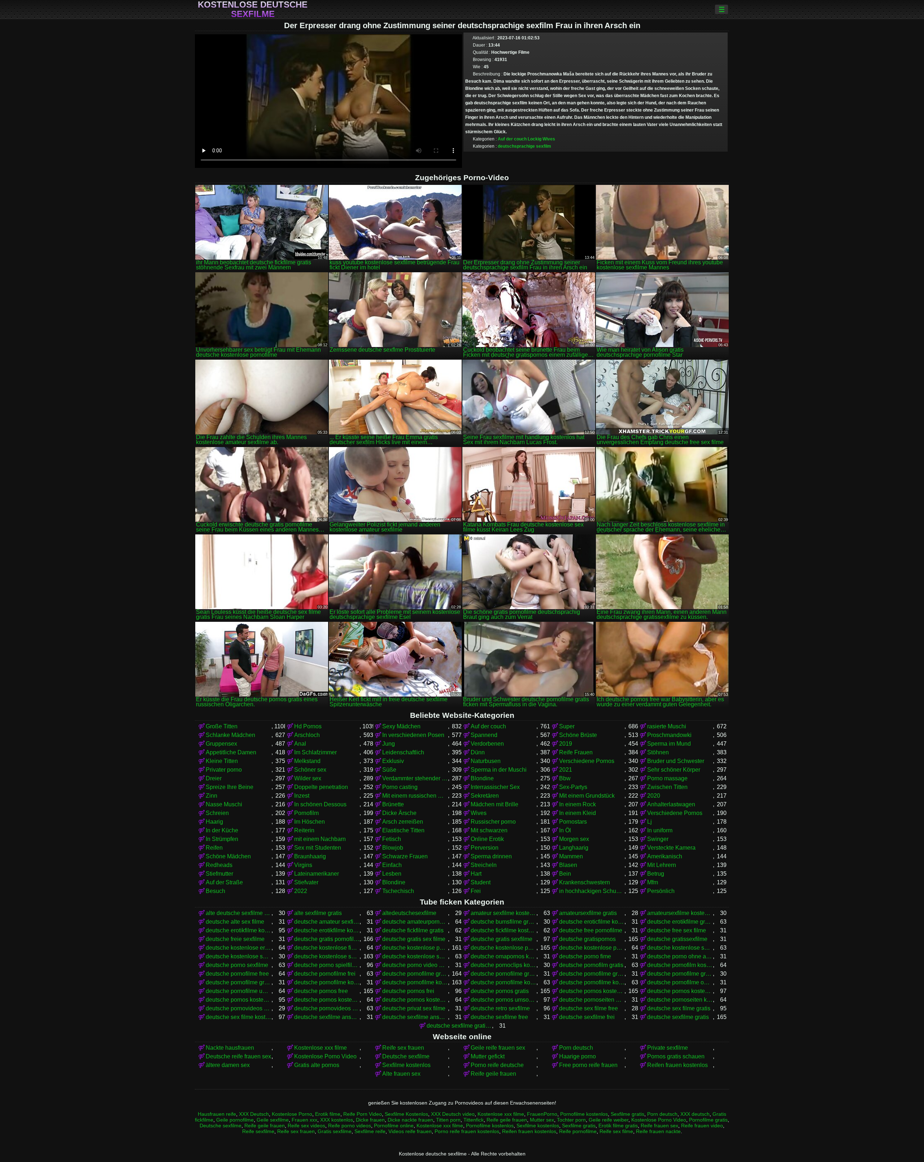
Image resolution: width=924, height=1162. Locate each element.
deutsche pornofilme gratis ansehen (592, 974)
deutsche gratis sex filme (413, 939)
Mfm (652, 882)
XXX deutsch (695, 1114)
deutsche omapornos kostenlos (503, 956)
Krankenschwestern (584, 882)
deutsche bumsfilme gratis (503, 922)
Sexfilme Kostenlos (406, 1114)
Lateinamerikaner (316, 874)
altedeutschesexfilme (409, 913)
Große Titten (221, 726)
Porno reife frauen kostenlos (467, 1131)
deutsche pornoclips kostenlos (503, 965)
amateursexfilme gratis (588, 913)
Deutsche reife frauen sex (238, 1056)
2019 (565, 744)
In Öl (565, 830)
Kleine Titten (222, 761)
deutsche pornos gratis (500, 991)
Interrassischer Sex (495, 787)
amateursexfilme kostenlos (680, 913)
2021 (565, 770)
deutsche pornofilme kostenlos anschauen (503, 982)
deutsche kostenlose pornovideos (592, 948)
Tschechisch (398, 891)
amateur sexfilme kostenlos (503, 913)
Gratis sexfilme (335, 1131)
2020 (653, 796)
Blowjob (392, 848)
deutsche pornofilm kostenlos (680, 965)
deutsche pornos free (321, 991)
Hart (476, 874)
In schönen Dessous (320, 804)
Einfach (392, 865)
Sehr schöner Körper (673, 770)
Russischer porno (493, 822)
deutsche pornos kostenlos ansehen (238, 1000)
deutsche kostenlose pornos (503, 948)
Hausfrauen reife (217, 1114)
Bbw (565, 778)
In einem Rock (577, 804)
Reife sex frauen (403, 1048)
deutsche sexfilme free (499, 1017)
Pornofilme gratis (708, 1120)
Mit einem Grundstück (587, 796)
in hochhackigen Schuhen (592, 891)
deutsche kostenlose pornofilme (415, 948)
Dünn (478, 752)
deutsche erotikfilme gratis (680, 922)
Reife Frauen (576, 752)
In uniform (659, 830)
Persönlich (661, 891)
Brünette (393, 804)
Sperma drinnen (491, 856)
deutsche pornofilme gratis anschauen (503, 974)
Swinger (657, 839)
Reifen (214, 848)
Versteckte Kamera (671, 848)
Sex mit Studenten (317, 848)
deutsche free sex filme (676, 930)
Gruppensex (221, 744)
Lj (649, 822)
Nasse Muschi (224, 804)
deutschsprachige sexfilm (524, 146)
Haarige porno (577, 1056)
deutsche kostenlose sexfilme (327, 956)
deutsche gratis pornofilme (327, 939)
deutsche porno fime (585, 956)
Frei (476, 891)
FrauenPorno (542, 1114)
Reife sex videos (306, 1125)
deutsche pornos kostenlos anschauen (680, 991)
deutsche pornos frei (408, 991)
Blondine (482, 778)
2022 (300, 891)
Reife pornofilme (578, 1131)
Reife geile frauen (493, 1074)
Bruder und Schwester (675, 761)
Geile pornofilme (235, 1120)
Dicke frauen (370, 1120)
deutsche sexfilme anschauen (327, 1017)
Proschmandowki (669, 735)
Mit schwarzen (489, 830)
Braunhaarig (310, 856)
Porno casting (400, 787)
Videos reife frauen (410, 1131)
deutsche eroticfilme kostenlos (592, 922)
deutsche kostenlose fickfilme (327, 948)
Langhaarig (573, 848)
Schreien (217, 813)
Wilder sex (307, 778)
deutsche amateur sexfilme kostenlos (327, 922)
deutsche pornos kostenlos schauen (415, 1000)
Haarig (214, 822)
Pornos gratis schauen (676, 1056)
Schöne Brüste (578, 735)
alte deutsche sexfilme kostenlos (238, 913)
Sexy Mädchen (401, 726)
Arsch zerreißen (402, 822)
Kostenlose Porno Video (325, 1056)
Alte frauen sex (401, 1074)
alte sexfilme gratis (318, 913)
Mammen (571, 856)
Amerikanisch (664, 856)
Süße (389, 770)
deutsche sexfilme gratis (678, 1017)
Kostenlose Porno (292, 1114)
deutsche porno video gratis (415, 965)
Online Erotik (487, 839)
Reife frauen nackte (658, 1131)
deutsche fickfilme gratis (413, 930)
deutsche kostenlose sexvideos (415, 956)
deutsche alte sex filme (235, 922)
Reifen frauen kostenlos (677, 1065)
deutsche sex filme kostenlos (238, 1017)
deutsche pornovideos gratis (238, 1008)
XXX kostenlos (336, 1120)
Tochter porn (571, 1120)
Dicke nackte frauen (410, 1120)
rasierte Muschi (666, 726)
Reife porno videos (349, 1125)
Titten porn (448, 1120)
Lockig (534, 139)
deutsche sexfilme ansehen (415, 1017)
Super (567, 726)
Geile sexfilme (273, 1120)
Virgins (303, 865)
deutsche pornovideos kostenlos (327, 1008)
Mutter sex (542, 1120)
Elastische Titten (403, 830)
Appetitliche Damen (231, 752)
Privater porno (224, 770)
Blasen (568, 865)
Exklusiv (393, 761)
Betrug (655, 874)
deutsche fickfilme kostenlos (503, 930)
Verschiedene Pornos (586, 761)
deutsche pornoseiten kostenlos (680, 1000)
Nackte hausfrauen (230, 1048)
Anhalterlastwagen (671, 804)
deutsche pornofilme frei (325, 974)
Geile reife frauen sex (498, 1048)
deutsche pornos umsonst (503, 1000)
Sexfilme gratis (627, 1114)
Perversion (484, 848)
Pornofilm (306, 813)
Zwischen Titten (667, 787)
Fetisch (391, 839)
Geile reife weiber (608, 1120)
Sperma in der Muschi (499, 770)
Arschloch (307, 735)
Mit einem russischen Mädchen (415, 796)
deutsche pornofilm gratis (591, 965)
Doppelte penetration (321, 787)
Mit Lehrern (661, 865)
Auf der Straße (224, 882)
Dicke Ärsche (399, 813)
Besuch (215, 891)
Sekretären (485, 796)
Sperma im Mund (669, 744)
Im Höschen (309, 822)
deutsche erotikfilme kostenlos (238, 930)
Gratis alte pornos (316, 1065)
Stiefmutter (219, 874)
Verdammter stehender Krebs (415, 778)
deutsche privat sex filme (413, 1008)
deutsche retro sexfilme (500, 1008)
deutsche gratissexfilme (677, 939)
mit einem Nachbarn (320, 839)
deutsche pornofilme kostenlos (415, 982)
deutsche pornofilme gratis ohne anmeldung (680, 974)
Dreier (214, 778)
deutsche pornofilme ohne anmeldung (680, 982)
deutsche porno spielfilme (327, 965)
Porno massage (667, 778)
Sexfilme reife (369, 1131)
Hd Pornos (308, 726)
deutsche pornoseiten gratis (592, 1000)
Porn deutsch (576, 1048)
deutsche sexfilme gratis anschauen (459, 1026)
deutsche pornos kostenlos (592, 991)
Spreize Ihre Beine (229, 787)
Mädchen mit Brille (494, 804)
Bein (565, 874)
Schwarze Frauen (405, 856)
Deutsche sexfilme (406, 1056)
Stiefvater (306, 882)
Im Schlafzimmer (315, 752)
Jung (388, 744)
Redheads (219, 865)
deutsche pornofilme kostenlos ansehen (592, 982)
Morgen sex (574, 839)
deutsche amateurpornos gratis (415, 922)
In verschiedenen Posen (413, 735)
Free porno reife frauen (588, 1065)
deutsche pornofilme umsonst (238, 991)
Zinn (211, 796)
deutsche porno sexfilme (237, 965)
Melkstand (307, 761)
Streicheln (484, 865)
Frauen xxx (304, 1120)
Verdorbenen (487, 744)
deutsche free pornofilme (590, 930)
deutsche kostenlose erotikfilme (238, 948)
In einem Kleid (577, 813)
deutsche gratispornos (587, 939)
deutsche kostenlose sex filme (680, 948)
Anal (300, 744)
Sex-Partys (573, 787)
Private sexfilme (667, 1048)
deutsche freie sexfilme (235, 939)
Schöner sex (310, 770)
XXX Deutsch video (453, 1114)
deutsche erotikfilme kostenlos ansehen (327, 930)
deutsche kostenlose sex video (238, 956)
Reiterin (304, 830)
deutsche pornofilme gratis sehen (238, 982)
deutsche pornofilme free (237, 974)
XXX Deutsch (254, 1114)
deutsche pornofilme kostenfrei (327, 982)
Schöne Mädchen (228, 856)
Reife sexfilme (258, 1131)
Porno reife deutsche (497, 1065)
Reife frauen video (702, 1125)
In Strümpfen (222, 839)
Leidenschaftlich (403, 752)
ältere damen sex (228, 1065)
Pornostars (573, 822)
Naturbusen (486, 761)
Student (481, 882)
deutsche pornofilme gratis (415, 974)
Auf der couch (512, 139)
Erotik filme (327, 1114)
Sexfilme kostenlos (406, 1065)
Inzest (301, 796)
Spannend (484, 735)
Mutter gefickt (488, 1056)
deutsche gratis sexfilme (501, 939)
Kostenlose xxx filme (320, 1048)
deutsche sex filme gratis (678, 1008)
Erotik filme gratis (618, 1125)
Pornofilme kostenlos (584, 1114)
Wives (548, 139)
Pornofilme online (394, 1125)
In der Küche (222, 830)
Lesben (391, 874)
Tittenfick (473, 1120)
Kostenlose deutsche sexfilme (253, 9)
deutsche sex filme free (588, 1008)
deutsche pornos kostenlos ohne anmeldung (327, 1000)
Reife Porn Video (362, 1114)
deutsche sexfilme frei (587, 1017)
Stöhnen (658, 752)
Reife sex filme (616, 1131)
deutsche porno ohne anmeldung (680, 956)
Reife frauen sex (659, 1125)
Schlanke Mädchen (230, 735)
